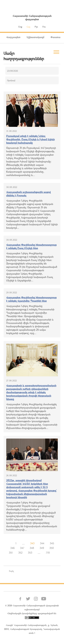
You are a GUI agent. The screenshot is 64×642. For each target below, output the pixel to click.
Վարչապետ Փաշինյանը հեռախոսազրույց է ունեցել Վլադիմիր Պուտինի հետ (31, 299)
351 (11, 552)
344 (42, 543)
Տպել (11, 570)
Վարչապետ (13, 37)
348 (32, 548)
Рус (36, 26)
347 (22, 548)
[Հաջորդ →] (55, 552)
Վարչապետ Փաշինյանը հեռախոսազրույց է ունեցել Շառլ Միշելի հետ (31, 246)
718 (48, 552)
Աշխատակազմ (35, 37)
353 (30, 552)
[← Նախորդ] (10, 543)
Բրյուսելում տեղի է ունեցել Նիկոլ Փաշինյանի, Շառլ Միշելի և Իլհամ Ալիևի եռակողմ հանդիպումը (30, 139)
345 (52, 543)
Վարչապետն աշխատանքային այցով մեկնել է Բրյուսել (28, 193)
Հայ (28, 26)
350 (51, 548)
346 (12, 548)
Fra (44, 26)
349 (42, 548)
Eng (20, 26)
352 (20, 552)
